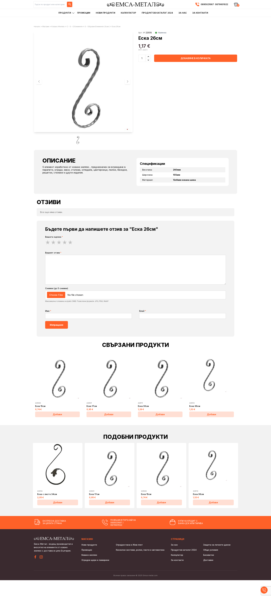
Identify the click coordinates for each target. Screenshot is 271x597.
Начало (37, 26)
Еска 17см (92, 406)
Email (142, 311)
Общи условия (210, 550)
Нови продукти (105, 12)
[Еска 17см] (108, 375)
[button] (127, 81)
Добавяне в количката (196, 58)
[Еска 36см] (211, 375)
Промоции (83, 12)
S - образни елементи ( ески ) (97, 26)
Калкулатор (128, 12)
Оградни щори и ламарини (95, 560)
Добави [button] (57, 414)
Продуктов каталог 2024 (157, 12)
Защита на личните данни (216, 545)
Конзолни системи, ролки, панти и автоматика (140, 550)
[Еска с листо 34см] (57, 465)
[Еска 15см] (57, 375)
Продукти (64, 12)
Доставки (208, 560)
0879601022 (221, 4)
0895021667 (207, 4)
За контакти (200, 12)
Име (48, 311)
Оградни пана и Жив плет (129, 545)
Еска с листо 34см (47, 494)
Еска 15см (40, 406)
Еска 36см (194, 406)
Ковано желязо (58, 26)
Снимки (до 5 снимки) (56, 288)
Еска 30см (143, 406)
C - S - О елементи (75, 26)
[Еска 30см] (160, 375)
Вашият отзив (53, 252)
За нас (183, 12)
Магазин (45, 26)
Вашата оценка (54, 237)
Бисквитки (208, 555)
